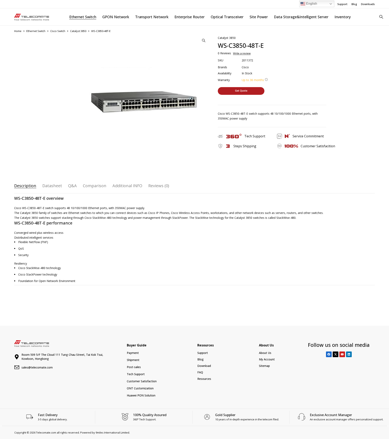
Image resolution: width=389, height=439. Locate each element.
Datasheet (52, 185)
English (311, 3)
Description (25, 185)
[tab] (25, 185)
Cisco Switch (57, 31)
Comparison (94, 185)
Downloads (368, 4)
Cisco (245, 67)
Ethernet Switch (35, 31)
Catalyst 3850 (78, 31)
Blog (354, 4)
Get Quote (241, 90)
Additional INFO (127, 185)
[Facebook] (329, 354)
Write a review (242, 53)
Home (17, 31)
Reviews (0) (158, 185)
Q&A (72, 185)
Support (342, 4)
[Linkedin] (349, 354)
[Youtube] (342, 354)
